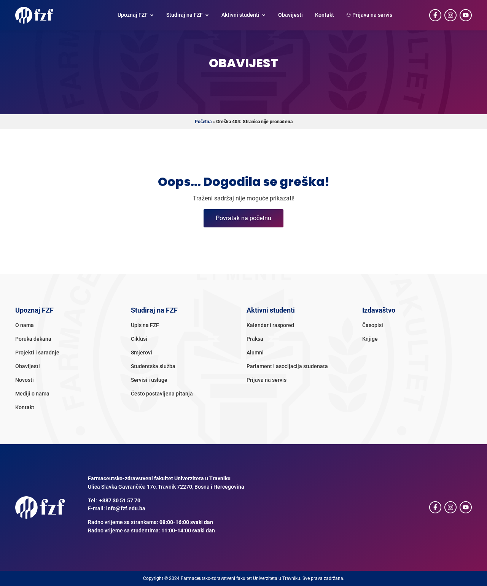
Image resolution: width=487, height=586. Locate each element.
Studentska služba (153, 366)
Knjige (370, 339)
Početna (203, 121)
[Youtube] (466, 15)
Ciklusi (139, 339)
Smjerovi (141, 352)
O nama (24, 325)
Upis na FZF (145, 325)
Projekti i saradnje (37, 352)
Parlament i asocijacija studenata (287, 366)
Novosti (24, 380)
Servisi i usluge (149, 380)
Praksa (255, 339)
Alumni (255, 352)
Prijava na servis (266, 380)
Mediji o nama (32, 394)
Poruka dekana (33, 339)
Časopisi (372, 325)
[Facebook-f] (435, 15)
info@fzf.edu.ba (125, 508)
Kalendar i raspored (270, 325)
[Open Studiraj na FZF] (207, 15)
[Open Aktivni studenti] (263, 15)
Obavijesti (27, 366)
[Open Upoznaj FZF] (152, 15)
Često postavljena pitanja (162, 394)
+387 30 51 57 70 (119, 500)
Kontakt (24, 407)
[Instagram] (450, 15)
